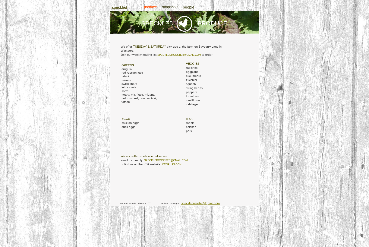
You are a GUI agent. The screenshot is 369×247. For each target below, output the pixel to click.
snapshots (170, 7)
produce (150, 7)
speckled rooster (119, 9)
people (188, 7)
